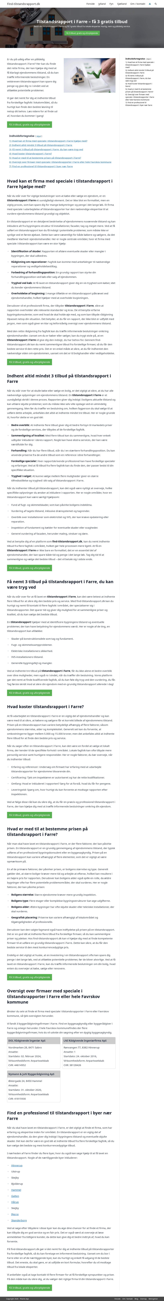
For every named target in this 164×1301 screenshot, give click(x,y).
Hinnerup (16, 1165)
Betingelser (153, 1299)
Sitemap (143, 1299)
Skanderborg (19, 1220)
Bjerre (15, 1214)
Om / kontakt (137, 3)
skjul (39, 136)
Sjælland (122, 3)
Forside (90, 3)
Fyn (111, 3)
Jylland (102, 3)
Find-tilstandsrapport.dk (23, 4)
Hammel (16, 1189)
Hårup (15, 1202)
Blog (136, 1299)
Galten (15, 1196)
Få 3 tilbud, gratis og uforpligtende (82, 33)
